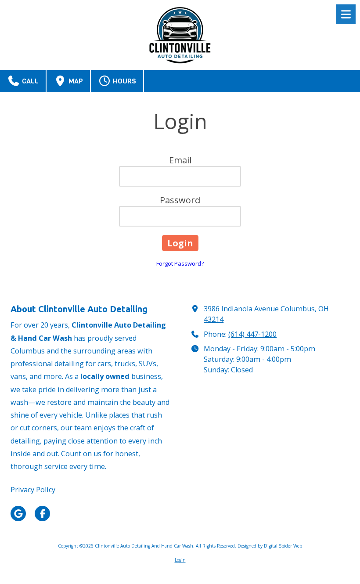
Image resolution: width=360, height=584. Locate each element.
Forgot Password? (180, 263)
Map (75, 81)
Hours (123, 81)
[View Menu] (346, 14)
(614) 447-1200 (252, 334)
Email (180, 160)
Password (180, 200)
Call (29, 81)
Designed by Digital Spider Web (270, 546)
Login (180, 560)
